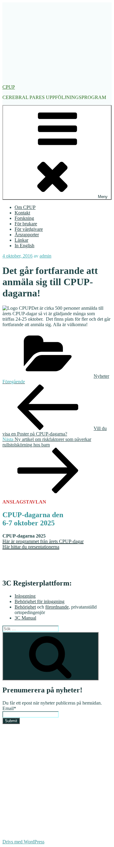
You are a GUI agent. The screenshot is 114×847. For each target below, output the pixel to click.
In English (24, 245)
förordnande (57, 607)
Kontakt (22, 212)
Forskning (24, 218)
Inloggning (25, 596)
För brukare (26, 223)
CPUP (8, 87)
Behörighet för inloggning (39, 601)
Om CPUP (25, 207)
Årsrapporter (27, 234)
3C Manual (25, 617)
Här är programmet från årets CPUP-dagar (43, 541)
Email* (9, 708)
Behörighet (25, 607)
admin (45, 255)
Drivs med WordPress (23, 841)
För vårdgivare (29, 229)
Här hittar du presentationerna (30, 546)
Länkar (21, 240)
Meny (103, 196)
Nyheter (101, 376)
